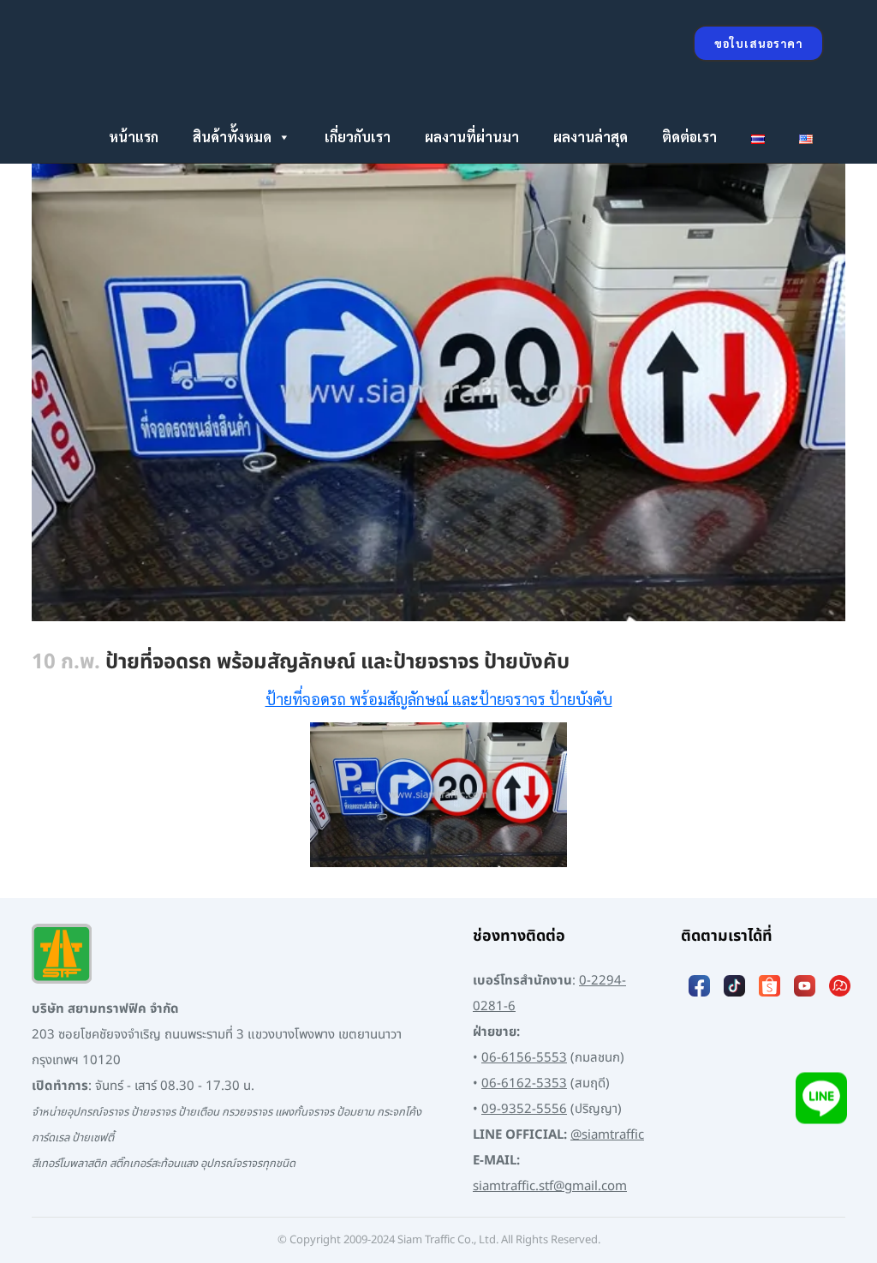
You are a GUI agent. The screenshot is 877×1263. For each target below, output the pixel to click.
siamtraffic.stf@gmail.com (550, 1186)
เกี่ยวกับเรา (358, 137)
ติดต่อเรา (689, 137)
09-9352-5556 (524, 1109)
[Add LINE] (821, 1100)
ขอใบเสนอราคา (758, 43)
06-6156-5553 (524, 1058)
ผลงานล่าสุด (590, 137)
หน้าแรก (133, 137)
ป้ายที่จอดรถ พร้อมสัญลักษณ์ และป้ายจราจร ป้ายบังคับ (438, 699)
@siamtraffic (607, 1135)
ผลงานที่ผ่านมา (472, 137)
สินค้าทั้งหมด (232, 137)
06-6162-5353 (524, 1083)
